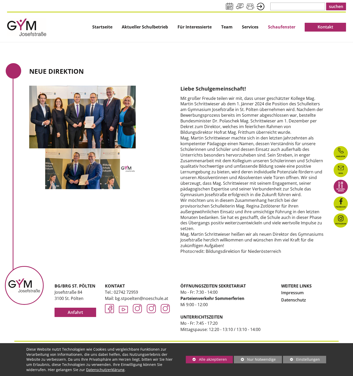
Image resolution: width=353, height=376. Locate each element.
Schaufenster (281, 27)
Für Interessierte (195, 27)
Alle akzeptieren (206, 359)
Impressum (292, 293)
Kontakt (325, 27)
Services (250, 27)
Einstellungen (301, 360)
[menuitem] (102, 27)
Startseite (102, 27)
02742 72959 (126, 292)
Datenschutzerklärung (105, 369)
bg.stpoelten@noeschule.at (141, 298)
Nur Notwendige (255, 360)
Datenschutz (293, 300)
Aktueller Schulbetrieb (145, 27)
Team (227, 27)
